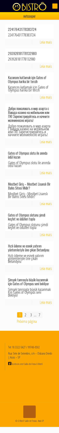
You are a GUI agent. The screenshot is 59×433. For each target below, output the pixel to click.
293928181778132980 (22, 53)
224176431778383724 (22, 29)
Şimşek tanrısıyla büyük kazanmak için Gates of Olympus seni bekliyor (28, 281)
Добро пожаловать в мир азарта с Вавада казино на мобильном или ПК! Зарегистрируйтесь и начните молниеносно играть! (28, 114)
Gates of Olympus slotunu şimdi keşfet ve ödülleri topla (26, 217)
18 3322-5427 (19, 347)
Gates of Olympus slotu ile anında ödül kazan (27, 155)
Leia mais (46, 42)
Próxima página (27, 321)
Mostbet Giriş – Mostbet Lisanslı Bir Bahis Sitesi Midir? (29, 186)
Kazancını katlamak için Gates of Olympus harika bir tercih (27, 79)
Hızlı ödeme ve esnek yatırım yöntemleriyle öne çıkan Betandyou (28, 247)
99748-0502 (34, 347)
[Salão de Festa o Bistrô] (29, 6)
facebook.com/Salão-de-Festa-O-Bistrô (27, 364)
